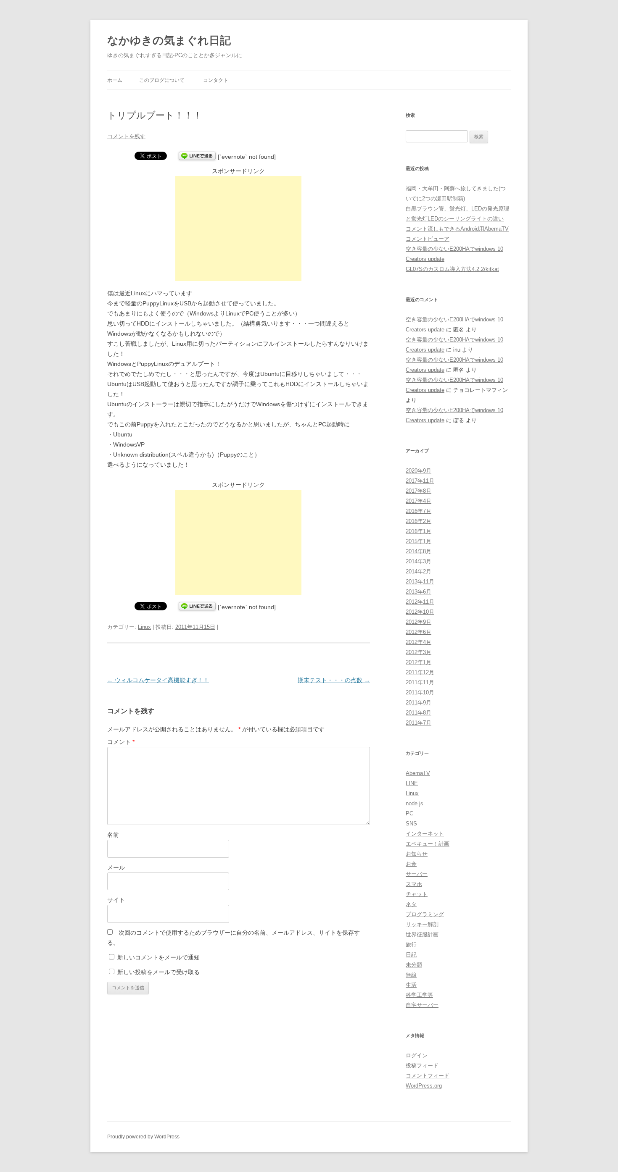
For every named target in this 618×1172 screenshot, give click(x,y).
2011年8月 (418, 713)
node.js (414, 803)
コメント (121, 741)
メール (116, 867)
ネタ (411, 904)
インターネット (425, 833)
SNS (411, 823)
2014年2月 (418, 571)
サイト (116, 899)
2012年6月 (418, 632)
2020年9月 (418, 471)
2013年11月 (420, 581)
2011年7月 (418, 723)
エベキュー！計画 (427, 844)
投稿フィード (422, 1065)
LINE (412, 783)
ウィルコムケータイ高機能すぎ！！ (158, 680)
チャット (417, 894)
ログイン (417, 1055)
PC (409, 813)
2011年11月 (420, 682)
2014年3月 (418, 561)
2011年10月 (420, 692)
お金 (411, 864)
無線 (411, 975)
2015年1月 (418, 541)
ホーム (114, 80)
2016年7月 (418, 511)
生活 (411, 985)
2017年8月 (418, 491)
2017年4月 (418, 501)
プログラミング (425, 914)
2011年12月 (420, 672)
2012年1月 (418, 662)
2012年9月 (418, 622)
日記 (411, 954)
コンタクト (215, 80)
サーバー (417, 874)
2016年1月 (418, 531)
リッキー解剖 (422, 924)
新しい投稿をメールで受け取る (158, 972)
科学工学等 (419, 995)
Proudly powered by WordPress (143, 1137)
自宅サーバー (422, 1005)
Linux (144, 627)
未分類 (414, 965)
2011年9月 (418, 702)
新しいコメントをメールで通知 (158, 957)
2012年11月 (420, 602)
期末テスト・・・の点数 (334, 680)
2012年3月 (418, 652)
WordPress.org (424, 1086)
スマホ (414, 884)
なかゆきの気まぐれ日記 (169, 40)
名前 (113, 834)
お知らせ (417, 854)
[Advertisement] (238, 228)
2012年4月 (418, 642)
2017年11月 (420, 481)
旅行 (411, 944)
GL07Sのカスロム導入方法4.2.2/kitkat (452, 269)
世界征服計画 (422, 934)
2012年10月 (420, 612)
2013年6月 (418, 592)
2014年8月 (418, 551)
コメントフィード (427, 1075)
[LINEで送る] (197, 156)
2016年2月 (418, 521)
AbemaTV (418, 773)
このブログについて (162, 80)
